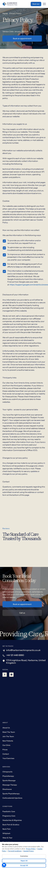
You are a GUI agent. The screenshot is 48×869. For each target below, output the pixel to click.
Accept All (24, 865)
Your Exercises (8, 758)
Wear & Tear (7, 838)
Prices (5, 749)
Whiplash (6, 833)
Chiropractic (7, 772)
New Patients (7, 741)
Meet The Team (8, 732)
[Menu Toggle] (44, 3)
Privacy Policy (31, 849)
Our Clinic (6, 745)
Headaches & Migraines (12, 820)
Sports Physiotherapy (11, 794)
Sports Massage (9, 780)
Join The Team (8, 736)
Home (5, 13)
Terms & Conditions (15, 851)
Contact (5, 754)
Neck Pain (6, 829)
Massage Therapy (9, 785)
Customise (24, 856)
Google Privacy (28, 851)
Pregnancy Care (8, 816)
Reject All (24, 861)
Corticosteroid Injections (12, 798)
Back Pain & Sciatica (10, 825)
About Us (6, 728)
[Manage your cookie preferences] (4, 865)
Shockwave (7, 789)
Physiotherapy (8, 776)
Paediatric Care (8, 811)
